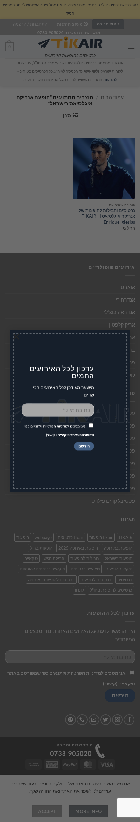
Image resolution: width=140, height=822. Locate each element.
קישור (51, 435)
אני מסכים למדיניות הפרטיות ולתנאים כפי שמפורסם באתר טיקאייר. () (59, 430)
